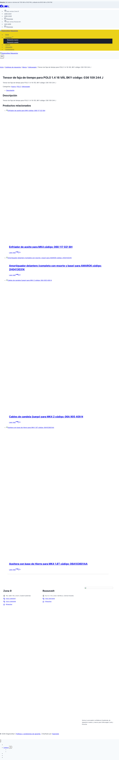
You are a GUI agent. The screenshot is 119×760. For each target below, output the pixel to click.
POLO (19, 86)
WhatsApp (9, 19)
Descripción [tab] (10, 90)
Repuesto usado (12, 42)
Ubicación (8, 47)
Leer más (12, 252)
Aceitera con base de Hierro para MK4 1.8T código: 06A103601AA (48, 563)
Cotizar (7, 45)
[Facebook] (1, 7)
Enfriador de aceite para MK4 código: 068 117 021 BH (40, 246)
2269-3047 (8, 14)
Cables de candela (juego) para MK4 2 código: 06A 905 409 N (46, 416)
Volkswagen (26, 86)
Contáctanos (9, 49)
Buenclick (55, 734)
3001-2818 (7, 24)
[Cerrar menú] (0, 740)
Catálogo (6, 747)
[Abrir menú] (2, 56)
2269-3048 (8, 16)
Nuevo (13, 86)
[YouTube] (6, 7)
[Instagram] (4, 7)
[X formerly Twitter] (8, 7)
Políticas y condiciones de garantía (28, 734)
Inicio (7, 34)
